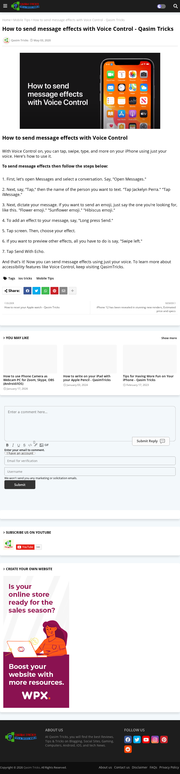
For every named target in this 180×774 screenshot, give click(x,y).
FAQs (153, 767)
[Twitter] (36, 290)
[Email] (63, 290)
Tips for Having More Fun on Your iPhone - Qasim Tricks (148, 378)
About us (105, 767)
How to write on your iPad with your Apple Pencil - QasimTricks (87, 378)
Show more (169, 338)
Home (6, 20)
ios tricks (25, 278)
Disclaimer (140, 767)
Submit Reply (147, 441)
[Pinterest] (54, 290)
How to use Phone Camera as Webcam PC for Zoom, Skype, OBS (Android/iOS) (28, 379)
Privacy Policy (169, 767)
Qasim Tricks (31, 767)
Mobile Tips (21, 20)
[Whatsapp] (45, 290)
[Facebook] (27, 290)
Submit (19, 484)
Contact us (122, 767)
